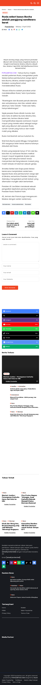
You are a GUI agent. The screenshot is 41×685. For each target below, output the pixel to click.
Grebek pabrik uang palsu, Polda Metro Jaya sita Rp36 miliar (23, 389)
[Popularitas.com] (7, 3)
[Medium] (4, 566)
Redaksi (23, 607)
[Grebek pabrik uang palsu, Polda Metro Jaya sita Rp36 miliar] (5, 389)
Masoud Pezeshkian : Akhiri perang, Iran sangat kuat (23, 398)
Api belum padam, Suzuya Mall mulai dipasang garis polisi (22, 580)
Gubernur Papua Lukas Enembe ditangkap (24, 597)
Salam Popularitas (26, 610)
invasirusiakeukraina (17, 204)
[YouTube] (15, 562)
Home (4, 9)
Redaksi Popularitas (11, 381)
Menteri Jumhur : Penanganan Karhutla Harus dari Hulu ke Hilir (18, 377)
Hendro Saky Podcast (30, 680)
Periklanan (18, 680)
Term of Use (16, 682)
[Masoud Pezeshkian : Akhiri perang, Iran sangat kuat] (5, 397)
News (9, 9)
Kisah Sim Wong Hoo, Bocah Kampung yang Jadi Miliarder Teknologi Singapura (24, 415)
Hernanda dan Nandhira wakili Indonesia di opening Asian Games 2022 (24, 588)
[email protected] (9, 552)
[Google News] (34, 562)
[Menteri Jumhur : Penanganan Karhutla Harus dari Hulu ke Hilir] (20, 369)
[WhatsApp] (19, 562)
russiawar (28, 204)
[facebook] (4, 562)
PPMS (3, 610)
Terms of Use (25, 613)
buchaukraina (6, 204)
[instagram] (11, 562)
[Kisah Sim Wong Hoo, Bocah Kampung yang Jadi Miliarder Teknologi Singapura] (5, 414)
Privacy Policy (6, 613)
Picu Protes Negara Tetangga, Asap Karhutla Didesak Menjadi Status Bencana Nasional (24, 406)
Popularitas (9, 27)
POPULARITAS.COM (9, 73)
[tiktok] (26, 562)
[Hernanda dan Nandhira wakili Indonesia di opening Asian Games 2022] (5, 587)
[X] (7, 562)
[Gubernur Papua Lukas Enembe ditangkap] (5, 596)
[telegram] (23, 562)
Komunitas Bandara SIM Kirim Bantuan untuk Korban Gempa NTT (29, 526)
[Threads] (30, 562)
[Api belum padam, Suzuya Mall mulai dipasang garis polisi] (5, 579)
